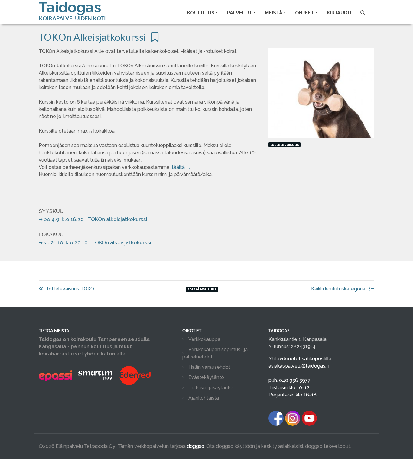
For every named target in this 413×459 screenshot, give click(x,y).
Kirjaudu (339, 13)
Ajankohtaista (203, 398)
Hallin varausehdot (209, 367)
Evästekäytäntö (206, 377)
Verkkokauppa (204, 339)
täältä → (181, 167)
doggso (195, 446)
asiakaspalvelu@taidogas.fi (298, 366)
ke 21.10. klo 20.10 (97, 242)
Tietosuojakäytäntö (210, 387)
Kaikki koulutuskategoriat (339, 289)
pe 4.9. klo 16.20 (95, 219)
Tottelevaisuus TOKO (70, 289)
